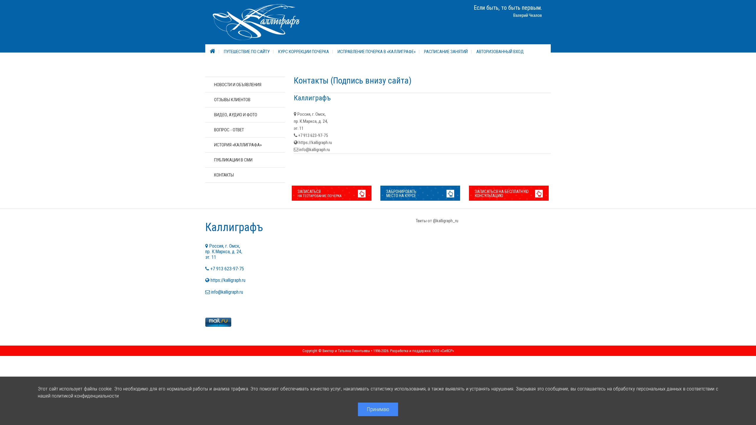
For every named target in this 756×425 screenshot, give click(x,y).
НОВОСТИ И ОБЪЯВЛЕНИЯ (237, 84)
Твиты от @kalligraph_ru (437, 220)
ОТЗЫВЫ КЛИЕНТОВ (232, 99)
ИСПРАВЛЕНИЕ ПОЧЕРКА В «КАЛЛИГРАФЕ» (377, 51)
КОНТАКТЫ (224, 175)
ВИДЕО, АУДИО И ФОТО (235, 114)
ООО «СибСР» (443, 351)
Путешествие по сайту (247, 51)
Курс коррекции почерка (303, 51)
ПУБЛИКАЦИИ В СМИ (233, 160)
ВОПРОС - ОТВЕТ (229, 130)
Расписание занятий (446, 51)
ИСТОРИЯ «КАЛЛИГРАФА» (238, 145)
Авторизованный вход (500, 51)
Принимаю (378, 409)
